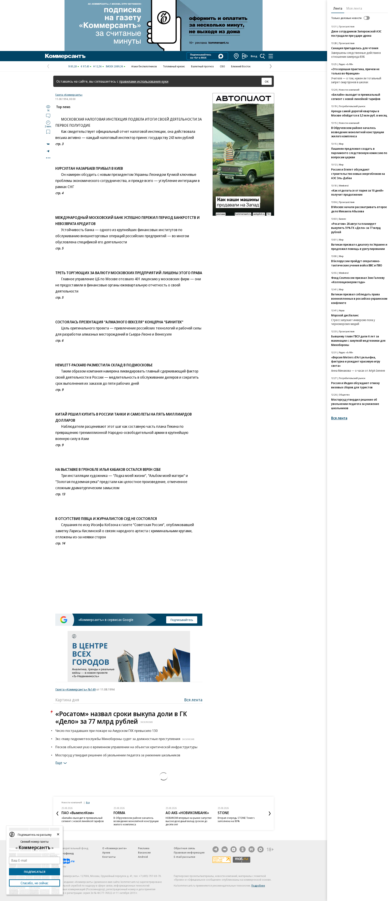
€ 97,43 (85, 66)
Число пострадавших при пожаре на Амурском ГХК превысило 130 (106, 730)
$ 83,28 (72, 66)
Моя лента (354, 8)
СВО (222, 66)
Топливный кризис (174, 66)
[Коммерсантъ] (65, 56)
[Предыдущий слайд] (57, 813)
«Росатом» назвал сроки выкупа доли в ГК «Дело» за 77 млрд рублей (121, 717)
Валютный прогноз (202, 66)
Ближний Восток (241, 66)
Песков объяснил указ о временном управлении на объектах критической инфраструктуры (126, 747)
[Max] (260, 849)
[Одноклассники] (242, 849)
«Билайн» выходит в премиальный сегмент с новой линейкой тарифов (82, 819)
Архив (106, 852)
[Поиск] (262, 56)
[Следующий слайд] (270, 813)
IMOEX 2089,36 (114, 66)
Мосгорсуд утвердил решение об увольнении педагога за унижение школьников (117, 755)
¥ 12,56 (97, 66)
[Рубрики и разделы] (271, 56)
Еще (58, 762)
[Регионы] (236, 56)
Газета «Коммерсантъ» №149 (75, 689)
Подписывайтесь (181, 620)
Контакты (109, 857)
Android (143, 857)
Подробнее (258, 885)
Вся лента (193, 700)
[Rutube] (251, 849)
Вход (254, 56)
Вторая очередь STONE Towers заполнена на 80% (236, 819)
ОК (267, 81)
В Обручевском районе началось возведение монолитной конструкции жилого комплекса (136, 821)
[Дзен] (234, 849)
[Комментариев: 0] (48, 116)
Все (88, 802)
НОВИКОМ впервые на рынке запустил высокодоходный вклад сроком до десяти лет (189, 821)
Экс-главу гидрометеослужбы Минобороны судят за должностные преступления (124, 738)
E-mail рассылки (184, 857)
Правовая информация (189, 852)
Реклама (143, 848)
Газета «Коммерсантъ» (68, 94)
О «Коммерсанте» (114, 848)
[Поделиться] (48, 144)
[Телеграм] (216, 849)
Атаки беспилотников (144, 66)
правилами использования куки (143, 81)
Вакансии (144, 852)
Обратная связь (184, 848)
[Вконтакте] (225, 849)
